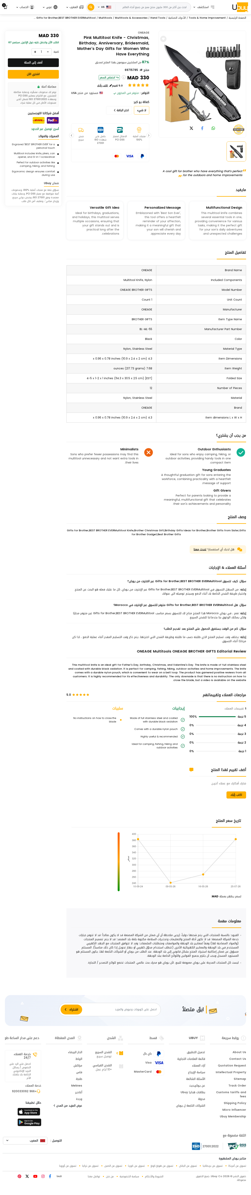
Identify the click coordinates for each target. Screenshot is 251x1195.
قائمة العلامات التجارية (191, 1059)
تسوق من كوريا (136, 1165)
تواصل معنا (94, 1176)
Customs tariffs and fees (231, 1094)
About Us (239, 1052)
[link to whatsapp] (213, 128)
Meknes (76, 1086)
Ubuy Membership (233, 1116)
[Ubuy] (240, 7)
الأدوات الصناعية (177, 17)
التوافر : (144, 93)
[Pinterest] (19, 1176)
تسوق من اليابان (188, 1165)
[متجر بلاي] (29, 1123)
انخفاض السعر (107, 77)
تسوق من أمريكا (237, 1165)
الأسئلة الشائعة (195, 1079)
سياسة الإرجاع (196, 1072)
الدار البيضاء (75, 1052)
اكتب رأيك (236, 795)
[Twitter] (27, 1176)
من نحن (110, 1176)
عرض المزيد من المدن (68, 1106)
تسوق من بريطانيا (213, 1165)
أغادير (78, 1092)
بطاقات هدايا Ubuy (193, 1092)
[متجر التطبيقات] (29, 1113)
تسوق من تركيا (90, 1165)
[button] (75, 7)
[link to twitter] (191, 128)
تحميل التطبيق (196, 1052)
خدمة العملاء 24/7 (22, 1055)
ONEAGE (143, 33)
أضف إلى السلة (33, 62)
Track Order (237, 1086)
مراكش (78, 1066)
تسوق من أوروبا (67, 1165)
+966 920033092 (24, 1091)
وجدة (79, 1099)
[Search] (90, 7)
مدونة (201, 1099)
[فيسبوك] (49, 1176)
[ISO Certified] (207, 1146)
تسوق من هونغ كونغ (162, 1165)
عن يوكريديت (197, 1086)
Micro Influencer (234, 1110)
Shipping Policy (235, 1103)
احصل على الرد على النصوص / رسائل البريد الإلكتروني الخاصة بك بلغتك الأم (20, 1071)
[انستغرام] (42, 1176)
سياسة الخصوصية (129, 1176)
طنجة (79, 1079)
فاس (79, 1072)
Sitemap (240, 1079)
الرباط (79, 1059)
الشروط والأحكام (154, 1176)
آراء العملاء (198, 1066)
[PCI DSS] (237, 1146)
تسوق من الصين (113, 1165)
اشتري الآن (33, 74)
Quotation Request (232, 1066)
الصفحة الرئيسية (237, 17)
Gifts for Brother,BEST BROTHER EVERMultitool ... (65, 17)
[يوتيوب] (35, 1176)
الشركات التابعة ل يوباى (190, 1106)
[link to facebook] (202, 128)
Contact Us (237, 1059)
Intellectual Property (231, 1072)
